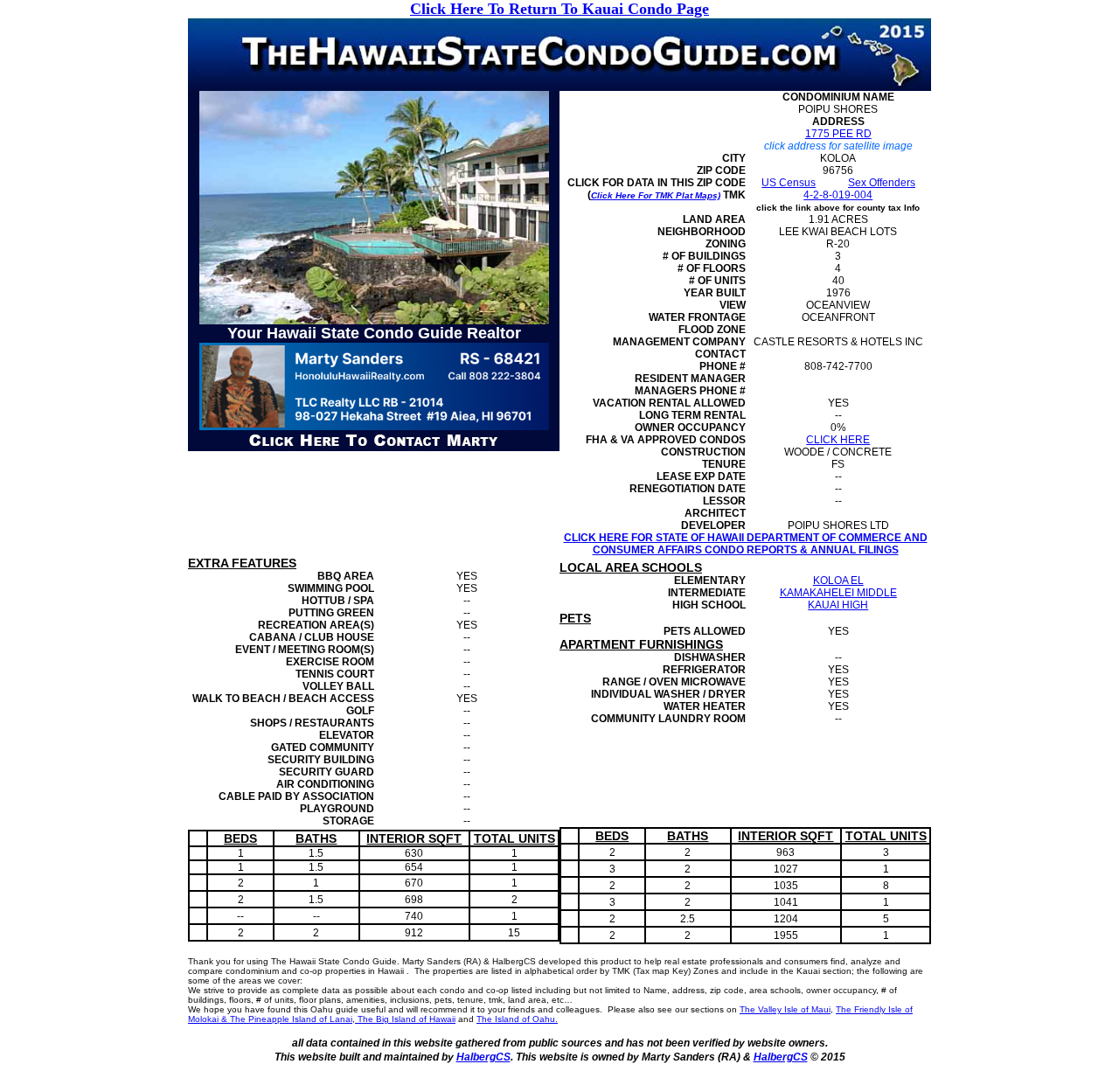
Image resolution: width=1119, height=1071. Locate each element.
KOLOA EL (838, 580)
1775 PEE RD (838, 134)
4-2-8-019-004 (837, 195)
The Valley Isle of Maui (785, 1009)
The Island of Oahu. (517, 1019)
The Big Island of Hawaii (405, 1019)
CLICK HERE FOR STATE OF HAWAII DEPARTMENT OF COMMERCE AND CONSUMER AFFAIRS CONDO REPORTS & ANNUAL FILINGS (746, 544)
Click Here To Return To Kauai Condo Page (559, 8)
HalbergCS (483, 1057)
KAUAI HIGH (838, 605)
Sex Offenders (881, 183)
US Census (788, 183)
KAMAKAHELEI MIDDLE (838, 593)
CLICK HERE (838, 440)
